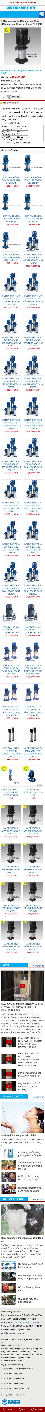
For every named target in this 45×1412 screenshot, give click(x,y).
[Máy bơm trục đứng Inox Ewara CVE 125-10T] (11, 815)
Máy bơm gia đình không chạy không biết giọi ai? (30, 1277)
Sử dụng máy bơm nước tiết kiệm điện (30, 1265)
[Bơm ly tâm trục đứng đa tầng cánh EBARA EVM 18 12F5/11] (11, 324)
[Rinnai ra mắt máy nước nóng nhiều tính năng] (9, 1185)
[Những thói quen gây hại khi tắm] (22, 1103)
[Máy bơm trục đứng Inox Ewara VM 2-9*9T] (11, 892)
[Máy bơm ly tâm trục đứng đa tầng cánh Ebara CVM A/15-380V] (33, 652)
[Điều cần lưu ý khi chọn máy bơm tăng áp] (22, 1206)
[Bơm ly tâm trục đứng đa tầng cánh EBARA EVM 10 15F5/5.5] (33, 324)
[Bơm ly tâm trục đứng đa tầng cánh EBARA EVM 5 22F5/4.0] (33, 407)
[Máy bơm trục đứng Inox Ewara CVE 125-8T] (33, 815)
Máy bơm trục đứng (29, 21)
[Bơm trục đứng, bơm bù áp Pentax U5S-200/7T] (11, 164)
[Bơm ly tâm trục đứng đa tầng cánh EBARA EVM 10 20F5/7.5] (33, 283)
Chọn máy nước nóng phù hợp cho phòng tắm (30, 1154)
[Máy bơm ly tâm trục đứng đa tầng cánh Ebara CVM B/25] (11, 652)
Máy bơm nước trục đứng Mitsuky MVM (11, 792)
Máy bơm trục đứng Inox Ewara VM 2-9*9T (11, 908)
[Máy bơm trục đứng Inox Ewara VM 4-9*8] (33, 853)
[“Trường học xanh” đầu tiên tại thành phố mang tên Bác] (9, 1162)
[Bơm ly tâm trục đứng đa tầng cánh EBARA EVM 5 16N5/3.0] (33, 448)
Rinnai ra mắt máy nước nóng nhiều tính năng (30, 1189)
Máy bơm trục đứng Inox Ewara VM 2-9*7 (11, 946)
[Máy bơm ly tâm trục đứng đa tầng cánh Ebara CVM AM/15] (33, 693)
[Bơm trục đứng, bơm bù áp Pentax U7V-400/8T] (11, 203)
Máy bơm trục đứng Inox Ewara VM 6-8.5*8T (11, 869)
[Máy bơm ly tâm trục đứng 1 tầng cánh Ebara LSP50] (11, 614)
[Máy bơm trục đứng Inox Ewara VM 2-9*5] (33, 931)
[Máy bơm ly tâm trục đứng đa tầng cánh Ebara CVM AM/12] (11, 693)
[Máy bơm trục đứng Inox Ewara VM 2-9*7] (11, 931)
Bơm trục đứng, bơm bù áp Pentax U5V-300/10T (33, 219)
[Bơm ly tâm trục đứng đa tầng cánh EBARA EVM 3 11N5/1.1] (33, 531)
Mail (24, 1409)
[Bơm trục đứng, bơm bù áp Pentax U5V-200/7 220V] (11, 241)
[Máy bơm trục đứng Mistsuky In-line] (33, 776)
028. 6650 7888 (32, 1322)
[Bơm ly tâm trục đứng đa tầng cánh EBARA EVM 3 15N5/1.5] (33, 489)
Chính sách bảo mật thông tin (16, 1389)
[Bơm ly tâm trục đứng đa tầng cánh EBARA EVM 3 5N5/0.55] (33, 572)
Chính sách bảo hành (12, 1374)
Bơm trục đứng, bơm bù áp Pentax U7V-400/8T (11, 219)
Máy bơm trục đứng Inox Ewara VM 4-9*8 (33, 869)
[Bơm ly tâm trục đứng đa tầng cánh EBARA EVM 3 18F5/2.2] (11, 489)
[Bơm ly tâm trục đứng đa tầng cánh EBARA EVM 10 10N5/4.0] (11, 448)
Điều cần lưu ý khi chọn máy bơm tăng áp (22, 1239)
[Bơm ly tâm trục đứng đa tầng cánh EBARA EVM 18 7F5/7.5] (33, 365)
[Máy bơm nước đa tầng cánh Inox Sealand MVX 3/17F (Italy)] (33, 735)
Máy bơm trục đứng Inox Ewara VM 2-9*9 (33, 908)
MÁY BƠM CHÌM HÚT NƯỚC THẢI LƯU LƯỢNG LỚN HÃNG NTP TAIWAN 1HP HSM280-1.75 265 (29, 1059)
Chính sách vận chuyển (13, 1379)
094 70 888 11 (17, 1322)
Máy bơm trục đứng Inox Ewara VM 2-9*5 (33, 946)
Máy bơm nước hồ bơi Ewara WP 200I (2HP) (29, 1074)
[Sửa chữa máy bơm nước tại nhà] (9, 1296)
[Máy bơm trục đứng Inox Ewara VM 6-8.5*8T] (11, 853)
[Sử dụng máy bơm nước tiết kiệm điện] (9, 1261)
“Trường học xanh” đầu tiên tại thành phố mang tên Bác (30, 1165)
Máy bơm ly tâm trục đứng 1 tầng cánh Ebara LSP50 (11, 630)
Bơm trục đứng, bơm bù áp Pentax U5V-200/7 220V (11, 257)
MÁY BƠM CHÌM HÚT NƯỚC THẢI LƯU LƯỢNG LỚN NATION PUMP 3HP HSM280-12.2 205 (22, 1007)
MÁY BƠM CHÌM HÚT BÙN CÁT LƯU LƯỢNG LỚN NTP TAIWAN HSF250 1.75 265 (30, 1042)
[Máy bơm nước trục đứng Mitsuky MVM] (11, 776)
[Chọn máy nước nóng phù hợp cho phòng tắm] (9, 1150)
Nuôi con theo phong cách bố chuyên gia (28, 1178)
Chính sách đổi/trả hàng (13, 1384)
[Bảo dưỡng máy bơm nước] (9, 1285)
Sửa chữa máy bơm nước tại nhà (28, 1300)
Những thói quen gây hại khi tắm (18, 1135)
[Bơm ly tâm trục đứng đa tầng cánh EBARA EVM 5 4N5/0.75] (11, 572)
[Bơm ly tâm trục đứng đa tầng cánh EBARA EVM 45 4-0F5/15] (33, 241)
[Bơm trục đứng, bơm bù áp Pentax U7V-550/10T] (33, 164)
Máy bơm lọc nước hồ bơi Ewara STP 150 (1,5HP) (29, 1086)
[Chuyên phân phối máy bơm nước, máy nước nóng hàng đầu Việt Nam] (21, 8)
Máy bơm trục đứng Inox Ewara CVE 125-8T (33, 831)
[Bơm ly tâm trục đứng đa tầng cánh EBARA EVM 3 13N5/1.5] (11, 531)
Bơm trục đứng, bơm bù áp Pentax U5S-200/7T (11, 180)
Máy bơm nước (10, 21)
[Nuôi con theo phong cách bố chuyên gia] (9, 1174)
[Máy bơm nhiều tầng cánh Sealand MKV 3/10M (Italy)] (11, 735)
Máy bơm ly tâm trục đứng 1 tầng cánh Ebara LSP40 (33, 630)
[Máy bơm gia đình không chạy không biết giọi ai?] (9, 1273)
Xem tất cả (38, 965)
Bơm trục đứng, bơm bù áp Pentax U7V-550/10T (33, 180)
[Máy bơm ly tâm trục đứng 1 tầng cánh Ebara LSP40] (33, 614)
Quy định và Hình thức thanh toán (18, 1369)
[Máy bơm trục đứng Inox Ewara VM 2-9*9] (33, 892)
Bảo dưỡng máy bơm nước (29, 1289)
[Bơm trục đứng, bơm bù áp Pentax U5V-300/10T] (33, 203)
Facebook (39, 1409)
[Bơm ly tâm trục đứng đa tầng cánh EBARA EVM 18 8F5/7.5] (11, 365)
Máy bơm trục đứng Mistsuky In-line (33, 792)
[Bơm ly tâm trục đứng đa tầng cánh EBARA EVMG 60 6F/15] (11, 283)
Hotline (9, 1409)
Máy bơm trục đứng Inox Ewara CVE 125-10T (11, 831)
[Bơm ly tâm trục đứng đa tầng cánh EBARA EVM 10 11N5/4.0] (11, 407)
